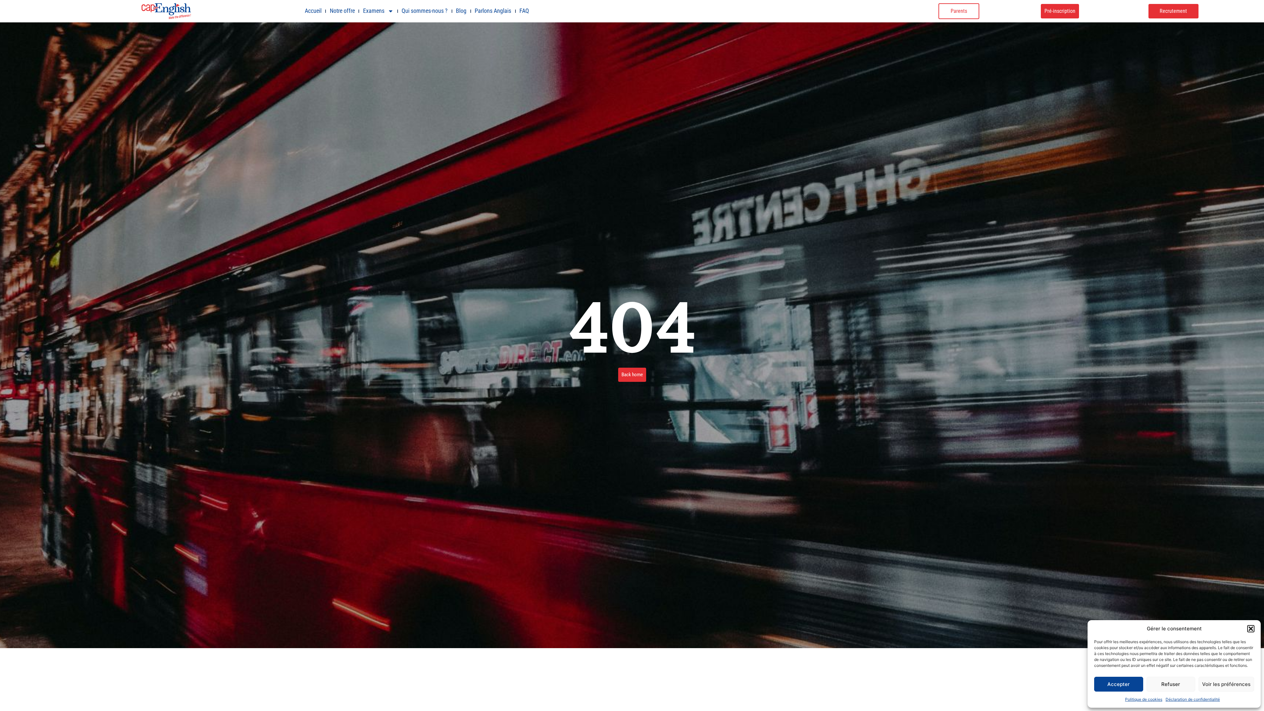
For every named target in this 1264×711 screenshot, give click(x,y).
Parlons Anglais (493, 11)
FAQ (524, 11)
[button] (1251, 628)
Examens (373, 11)
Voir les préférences (1226, 684)
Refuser (1170, 684)
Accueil (313, 11)
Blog (461, 11)
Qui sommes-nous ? (425, 11)
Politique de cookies (1143, 699)
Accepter (1118, 684)
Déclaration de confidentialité (1193, 699)
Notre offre (342, 11)
